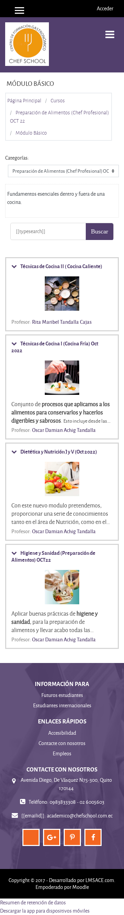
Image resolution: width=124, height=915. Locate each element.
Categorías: (17, 157)
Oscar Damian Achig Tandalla (64, 429)
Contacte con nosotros (62, 743)
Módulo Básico (31, 132)
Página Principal (24, 100)
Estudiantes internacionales (62, 705)
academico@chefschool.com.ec (80, 815)
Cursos (58, 100)
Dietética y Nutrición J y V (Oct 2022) (58, 451)
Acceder (105, 8)
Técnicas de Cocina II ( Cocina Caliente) (61, 266)
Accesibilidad (62, 732)
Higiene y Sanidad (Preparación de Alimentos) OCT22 (53, 556)
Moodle (80, 887)
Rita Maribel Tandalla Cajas (62, 321)
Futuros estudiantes (62, 695)
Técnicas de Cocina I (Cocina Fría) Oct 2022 (54, 347)
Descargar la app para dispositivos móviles (45, 910)
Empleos (62, 753)
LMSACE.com (99, 880)
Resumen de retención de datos (33, 902)
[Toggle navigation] (110, 30)
